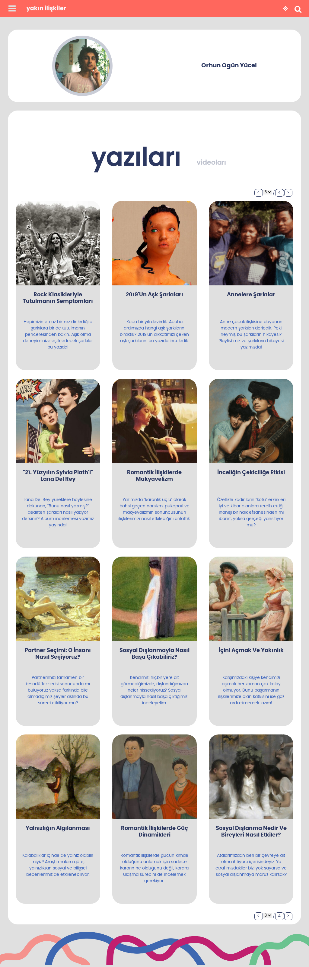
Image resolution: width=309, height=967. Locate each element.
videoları (211, 162)
